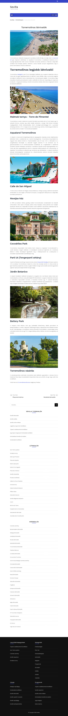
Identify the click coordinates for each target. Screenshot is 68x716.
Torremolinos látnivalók (16, 547)
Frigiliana (12, 585)
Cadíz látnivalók (14, 606)
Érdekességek (38, 646)
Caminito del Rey (14, 526)
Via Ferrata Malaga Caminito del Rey (19, 560)
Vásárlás (37, 678)
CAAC (11, 502)
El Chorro (12, 623)
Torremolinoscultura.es (24, 382)
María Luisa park (14, 464)
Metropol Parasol (14, 457)
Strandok (37, 667)
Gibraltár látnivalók (15, 581)
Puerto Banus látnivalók (16, 609)
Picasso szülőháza (14, 477)
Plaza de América (14, 470)
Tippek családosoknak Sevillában (18, 429)
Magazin (37, 660)
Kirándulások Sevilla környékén (18, 436)
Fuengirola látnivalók (15, 620)
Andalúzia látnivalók (15, 536)
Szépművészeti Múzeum (16, 488)
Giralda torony (14, 453)
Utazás (37, 674)
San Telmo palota (14, 450)
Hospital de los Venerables (17, 509)
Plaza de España (14, 460)
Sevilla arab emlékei (15, 422)
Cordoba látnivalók (15, 553)
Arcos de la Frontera (15, 557)
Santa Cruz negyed (15, 467)
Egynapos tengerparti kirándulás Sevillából (21, 433)
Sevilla (14, 6)
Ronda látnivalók (14, 540)
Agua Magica (38, 700)
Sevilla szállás (13, 419)
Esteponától (40, 262)
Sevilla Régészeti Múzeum (16, 498)
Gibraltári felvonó (14, 495)
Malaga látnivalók (14, 533)
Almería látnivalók (15, 595)
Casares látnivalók (15, 592)
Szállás (37, 671)
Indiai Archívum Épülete (16, 481)
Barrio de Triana (14, 505)
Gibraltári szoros (14, 616)
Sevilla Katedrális (14, 474)
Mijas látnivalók (14, 602)
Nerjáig (46, 262)
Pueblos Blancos (14, 550)
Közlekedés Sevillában (16, 440)
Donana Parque (14, 578)
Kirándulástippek (39, 653)
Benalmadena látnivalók (16, 529)
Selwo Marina (38, 704)
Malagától (20, 74)
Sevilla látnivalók (14, 415)
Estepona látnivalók (15, 588)
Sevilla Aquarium (14, 657)
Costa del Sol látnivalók (16, 567)
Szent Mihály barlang (15, 571)
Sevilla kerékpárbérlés (16, 704)
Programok (38, 664)
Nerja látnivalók (14, 574)
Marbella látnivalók (15, 543)
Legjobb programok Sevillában (18, 426)
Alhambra (12, 599)
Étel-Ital (37, 650)
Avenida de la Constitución (17, 516)
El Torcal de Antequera (16, 613)
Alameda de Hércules (15, 512)
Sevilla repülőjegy (14, 700)
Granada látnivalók (15, 564)
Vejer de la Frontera (15, 626)
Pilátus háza (13, 491)
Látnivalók (37, 657)
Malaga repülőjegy (15, 686)
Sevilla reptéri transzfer (16, 697)
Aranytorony (13, 484)
